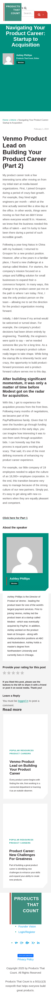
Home (5, 120)
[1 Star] (4, 673)
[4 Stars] (18, 673)
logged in (23, 700)
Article (13, 120)
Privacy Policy (26, 959)
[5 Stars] (22, 673)
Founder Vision (27, 926)
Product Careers (20, 754)
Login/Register (26, 932)
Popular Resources (22, 750)
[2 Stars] (9, 673)
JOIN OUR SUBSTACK (25, 955)
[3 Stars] (13, 673)
